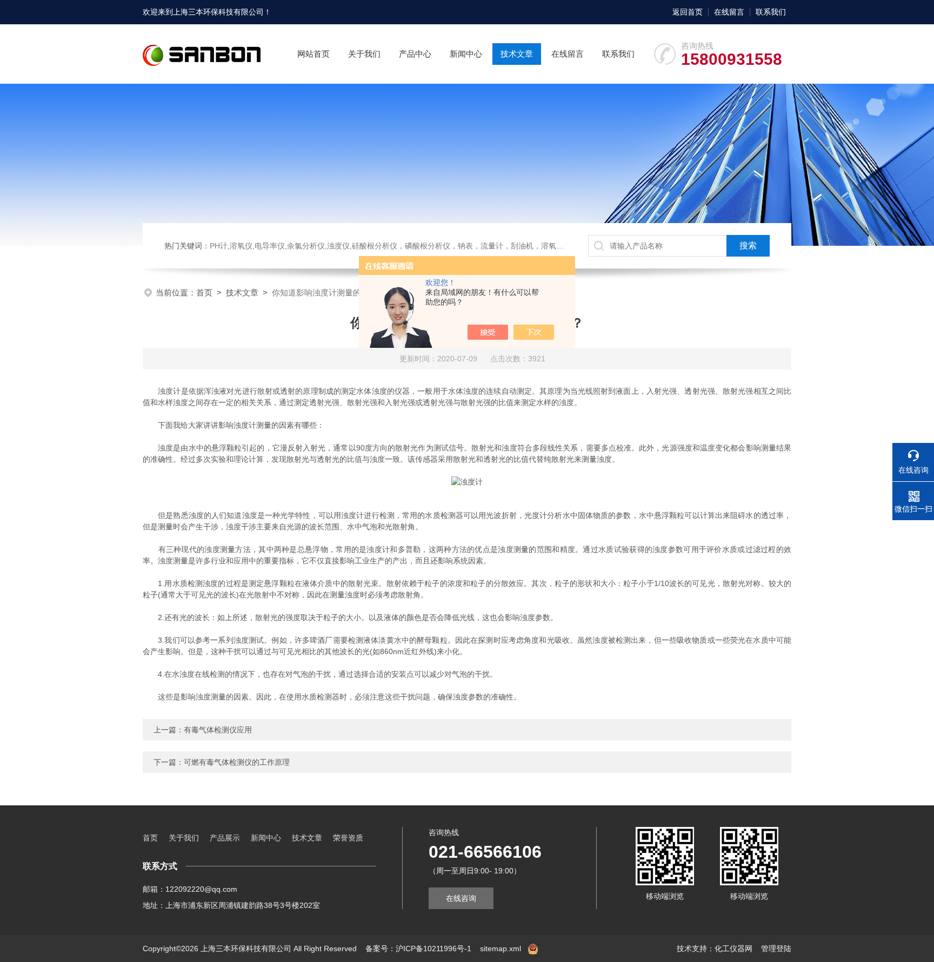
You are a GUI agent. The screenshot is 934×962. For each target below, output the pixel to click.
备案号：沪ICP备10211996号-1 (418, 948)
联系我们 (771, 12)
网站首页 (313, 53)
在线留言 (729, 12)
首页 (204, 292)
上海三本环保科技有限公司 (218, 12)
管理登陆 (776, 948)
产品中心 (415, 53)
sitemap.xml (500, 948)
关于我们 (364, 53)
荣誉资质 (348, 837)
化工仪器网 (733, 948)
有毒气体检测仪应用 (218, 729)
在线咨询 (461, 898)
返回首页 (687, 12)
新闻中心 (466, 53)
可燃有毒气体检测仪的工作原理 (237, 762)
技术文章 (517, 53)
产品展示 (225, 837)
